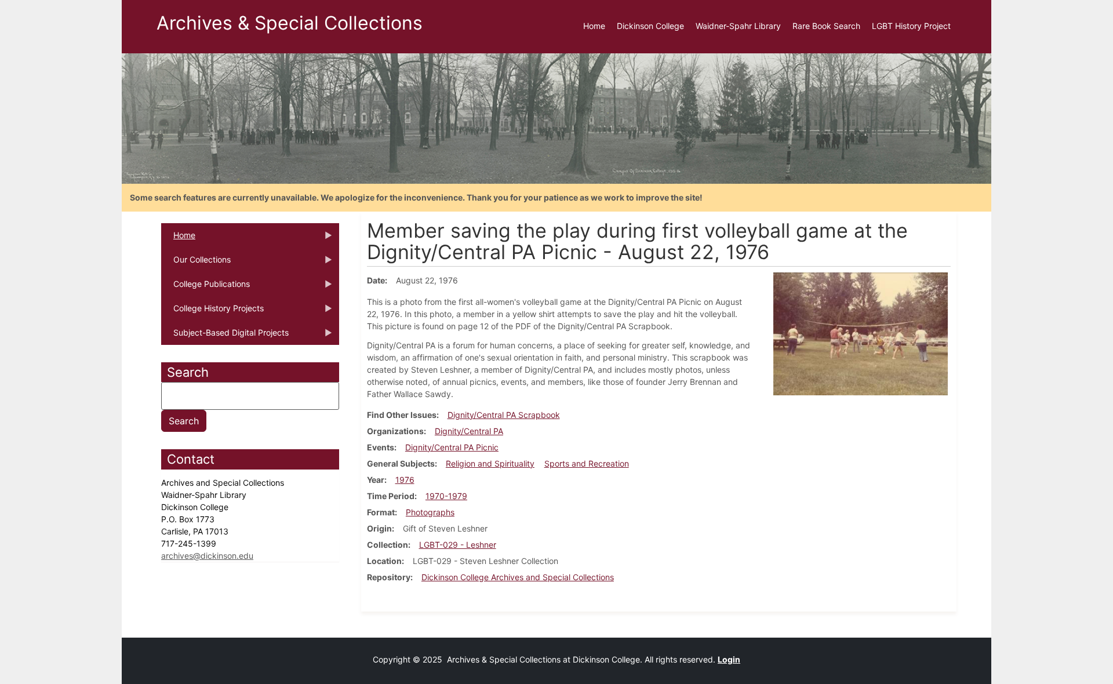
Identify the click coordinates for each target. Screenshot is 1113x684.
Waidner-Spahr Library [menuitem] (738, 26)
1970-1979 (446, 496)
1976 (404, 480)
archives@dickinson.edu (207, 556)
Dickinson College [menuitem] (650, 26)
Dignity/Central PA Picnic (452, 447)
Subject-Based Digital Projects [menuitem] (225, 336)
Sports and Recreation (586, 463)
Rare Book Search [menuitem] (826, 26)
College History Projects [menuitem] (212, 312)
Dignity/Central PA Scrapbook (504, 415)
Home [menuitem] (594, 26)
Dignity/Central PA (469, 431)
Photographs (430, 512)
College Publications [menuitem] (205, 287)
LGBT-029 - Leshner (457, 545)
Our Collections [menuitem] (196, 263)
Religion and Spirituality (490, 463)
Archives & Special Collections (290, 23)
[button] (860, 333)
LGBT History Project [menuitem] (911, 26)
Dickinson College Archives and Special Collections (517, 577)
